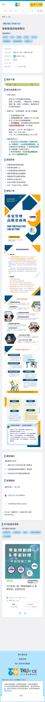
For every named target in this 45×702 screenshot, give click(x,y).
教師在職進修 (36, 532)
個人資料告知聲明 (22, 664)
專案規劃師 (18, 41)
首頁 (3, 17)
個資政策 (22, 659)
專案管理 (7, 41)
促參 (25, 532)
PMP (5, 37)
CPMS (35, 37)
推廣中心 (29, 41)
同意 (20, 695)
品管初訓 (7, 532)
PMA (26, 37)
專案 (19, 37)
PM (13, 37)
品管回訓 (17, 532)
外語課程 (7, 536)
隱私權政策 (22, 655)
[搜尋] (32, 11)
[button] (40, 11)
